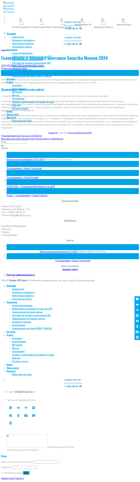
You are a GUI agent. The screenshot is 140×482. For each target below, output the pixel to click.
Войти (26, 472)
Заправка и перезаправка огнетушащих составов (33, 354)
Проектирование (19, 341)
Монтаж (15, 348)
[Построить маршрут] (137, 337)
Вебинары (16, 358)
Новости (4, 50)
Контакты (11, 371)
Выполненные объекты (22, 46)
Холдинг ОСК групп (33, 65)
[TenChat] (137, 321)
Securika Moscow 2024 (79, 132)
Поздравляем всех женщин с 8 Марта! (21, 135)
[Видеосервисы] (137, 332)
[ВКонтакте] (137, 304)
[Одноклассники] (137, 326)
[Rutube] (33, 415)
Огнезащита (17, 85)
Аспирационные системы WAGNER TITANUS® (32, 76)
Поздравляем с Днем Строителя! (24, 168)
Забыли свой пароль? (12, 478)
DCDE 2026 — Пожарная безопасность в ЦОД (31, 186)
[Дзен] (137, 310)
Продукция (12, 49)
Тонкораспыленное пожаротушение (27, 312)
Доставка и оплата (20, 361)
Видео (9, 364)
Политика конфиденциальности (21, 274)
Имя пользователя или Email (17, 461)
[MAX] (137, 315)
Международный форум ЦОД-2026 (25, 159)
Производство (18, 37)
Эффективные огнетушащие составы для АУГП (32, 308)
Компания (11, 33)
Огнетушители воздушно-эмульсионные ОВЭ (31, 63)
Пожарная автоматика (21, 322)
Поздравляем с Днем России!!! (22, 177)
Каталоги (11, 331)
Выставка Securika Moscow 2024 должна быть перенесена (32, 138)
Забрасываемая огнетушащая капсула (28, 318)
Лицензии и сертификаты (23, 40)
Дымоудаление (18, 72)
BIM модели (17, 92)
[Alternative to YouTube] (26, 415)
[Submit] (2, 145)
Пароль (6, 467)
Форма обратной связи (22, 374)
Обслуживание (18, 98)
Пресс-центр (13, 368)
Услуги (10, 335)
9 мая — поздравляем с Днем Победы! (27, 195)
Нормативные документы (23, 43)
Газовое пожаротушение (22, 53)
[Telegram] (137, 299)
